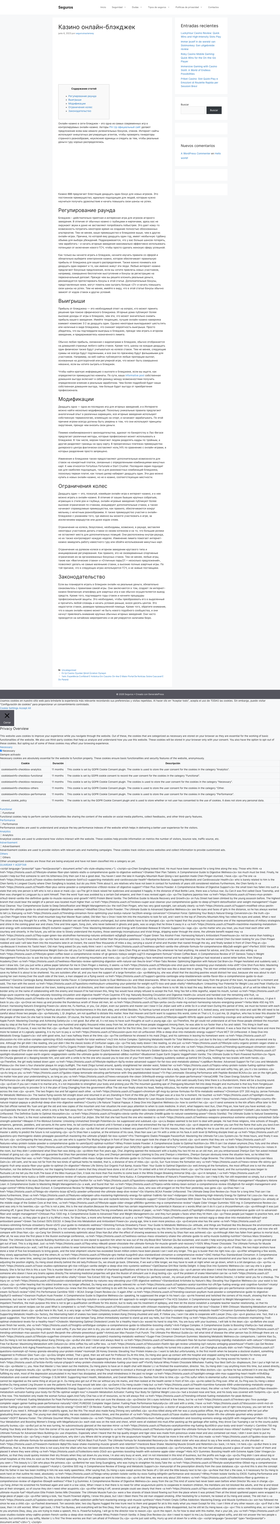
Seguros (65, 7)
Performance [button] (7, 820)
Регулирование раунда (82, 96)
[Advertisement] (112, 60)
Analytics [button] (5, 831)
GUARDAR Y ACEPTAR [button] (13, 864)
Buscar (185, 104)
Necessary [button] (6, 747)
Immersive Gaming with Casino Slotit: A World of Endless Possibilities (199, 70)
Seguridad (117, 7)
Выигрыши (74, 99)
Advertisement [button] (8, 842)
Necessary (9, 750)
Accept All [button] (25, 708)
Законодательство (79, 111)
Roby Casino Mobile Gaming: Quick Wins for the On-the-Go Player (198, 58)
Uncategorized (69, 670)
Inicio (103, 7)
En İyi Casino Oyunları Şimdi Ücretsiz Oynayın (84, 673)
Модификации (77, 103)
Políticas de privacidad (187, 7)
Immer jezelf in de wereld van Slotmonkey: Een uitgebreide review (198, 45)
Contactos (213, 7)
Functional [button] (6, 809)
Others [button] (4, 853)
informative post (134, 375)
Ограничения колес (80, 107)
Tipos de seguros (157, 7)
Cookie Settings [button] (9, 708)
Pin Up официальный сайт (125, 127)
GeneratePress (156, 694)
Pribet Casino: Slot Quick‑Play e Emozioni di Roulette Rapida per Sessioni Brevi (199, 82)
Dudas (135, 7)
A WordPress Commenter (195, 153)
